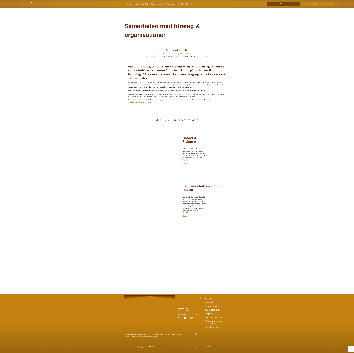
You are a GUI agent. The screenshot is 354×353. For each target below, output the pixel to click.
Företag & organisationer (213, 317)
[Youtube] (191, 317)
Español (189, 4)
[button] (170, 4)
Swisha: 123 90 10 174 (212, 310)
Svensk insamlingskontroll (178, 94)
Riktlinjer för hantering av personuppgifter (214, 322)
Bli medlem (209, 303)
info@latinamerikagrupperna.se (139, 102)
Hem (129, 4)
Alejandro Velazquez (209, 347)
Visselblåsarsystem (211, 327)
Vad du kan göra (157, 4)
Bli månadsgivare (211, 306)
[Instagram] (179, 317)
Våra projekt (170, 4)
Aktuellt (180, 4)
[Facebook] (185, 317)
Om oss (136, 4)
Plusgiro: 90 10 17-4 (211, 314)
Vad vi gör (145, 4)
